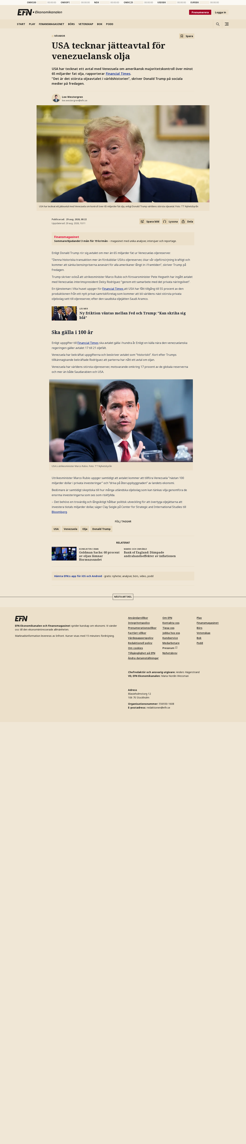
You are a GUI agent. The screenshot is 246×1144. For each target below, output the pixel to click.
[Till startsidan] (39, 12)
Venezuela (70, 529)
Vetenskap (203, 1055)
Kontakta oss (170, 1045)
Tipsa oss (168, 1050)
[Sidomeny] (226, 23)
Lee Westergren (72, 97)
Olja (84, 529)
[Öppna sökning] (217, 23)
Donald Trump (101, 529)
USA (56, 529)
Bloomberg (59, 512)
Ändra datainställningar (143, 1080)
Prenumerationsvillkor (142, 1050)
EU (68, 951)
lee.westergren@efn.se (74, 100)
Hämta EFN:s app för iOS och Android (78, 576)
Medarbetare (171, 1065)
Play (199, 1039)
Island (58, 951)
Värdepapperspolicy (140, 1060)
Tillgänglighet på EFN (141, 1075)
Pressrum (168, 1070)
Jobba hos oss (171, 1055)
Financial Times (118, 73)
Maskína (120, 917)
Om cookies (135, 1070)
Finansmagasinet (208, 1045)
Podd (200, 1065)
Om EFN (167, 1039)
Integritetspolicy (139, 1045)
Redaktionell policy (140, 1065)
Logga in (220, 12)
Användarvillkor (138, 1039)
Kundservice (170, 1060)
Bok (199, 1060)
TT (81, 645)
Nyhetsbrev (169, 1075)
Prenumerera (200, 12)
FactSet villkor (137, 1055)
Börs (199, 1050)
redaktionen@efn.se (158, 1129)
